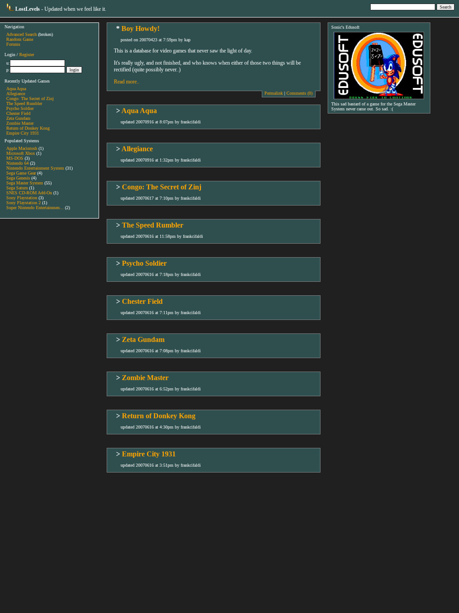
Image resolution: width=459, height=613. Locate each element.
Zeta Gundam (18, 118)
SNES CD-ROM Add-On (29, 192)
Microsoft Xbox (20, 153)
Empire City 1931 (22, 133)
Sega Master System (24, 182)
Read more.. (126, 82)
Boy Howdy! (140, 28)
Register (26, 54)
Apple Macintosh (21, 148)
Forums (13, 44)
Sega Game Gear (21, 173)
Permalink (273, 93)
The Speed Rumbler (24, 103)
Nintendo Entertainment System (35, 168)
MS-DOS (14, 158)
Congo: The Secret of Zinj (30, 98)
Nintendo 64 (17, 163)
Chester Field (18, 113)
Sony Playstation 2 (23, 202)
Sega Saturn (17, 187)
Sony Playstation (21, 197)
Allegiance (15, 93)
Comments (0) (299, 93)
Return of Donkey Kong (28, 128)
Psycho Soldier (20, 108)
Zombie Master (20, 123)
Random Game (19, 39)
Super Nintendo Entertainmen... (35, 207)
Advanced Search (21, 34)
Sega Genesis (18, 177)
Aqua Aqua (16, 88)
